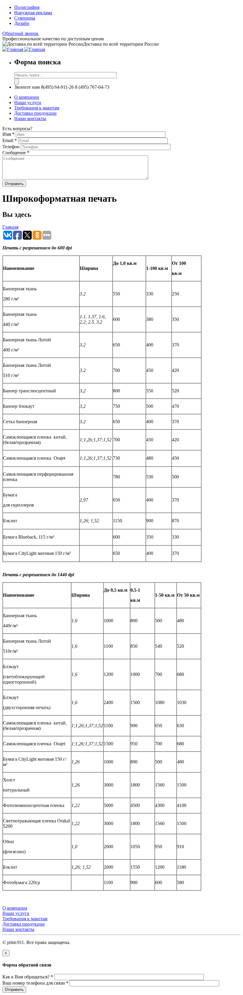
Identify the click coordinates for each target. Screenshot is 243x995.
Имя (8, 134)
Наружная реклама (33, 12)
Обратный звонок (20, 33)
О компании (26, 97)
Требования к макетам (36, 107)
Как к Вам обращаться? (27, 976)
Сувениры (24, 17)
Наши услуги (27, 102)
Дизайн (21, 23)
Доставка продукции (35, 113)
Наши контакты (30, 118)
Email (9, 140)
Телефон (11, 146)
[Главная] (13, 49)
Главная (10, 227)
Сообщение (15, 152)
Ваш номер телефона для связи (35, 983)
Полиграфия (26, 7)
